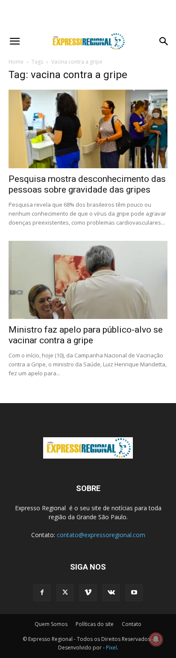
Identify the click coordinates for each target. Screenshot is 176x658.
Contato (131, 624)
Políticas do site (95, 624)
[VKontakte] (111, 592)
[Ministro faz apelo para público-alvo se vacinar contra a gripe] (88, 280)
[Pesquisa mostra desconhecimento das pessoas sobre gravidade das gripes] (88, 129)
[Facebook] (41, 592)
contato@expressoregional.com (101, 535)
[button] (14, 41)
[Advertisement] (88, 15)
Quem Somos (51, 624)
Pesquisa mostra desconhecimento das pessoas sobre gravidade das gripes (87, 184)
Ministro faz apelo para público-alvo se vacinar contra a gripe (86, 335)
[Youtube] (134, 592)
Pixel (111, 647)
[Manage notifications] (156, 639)
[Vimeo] (88, 592)
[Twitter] (64, 592)
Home (16, 61)
